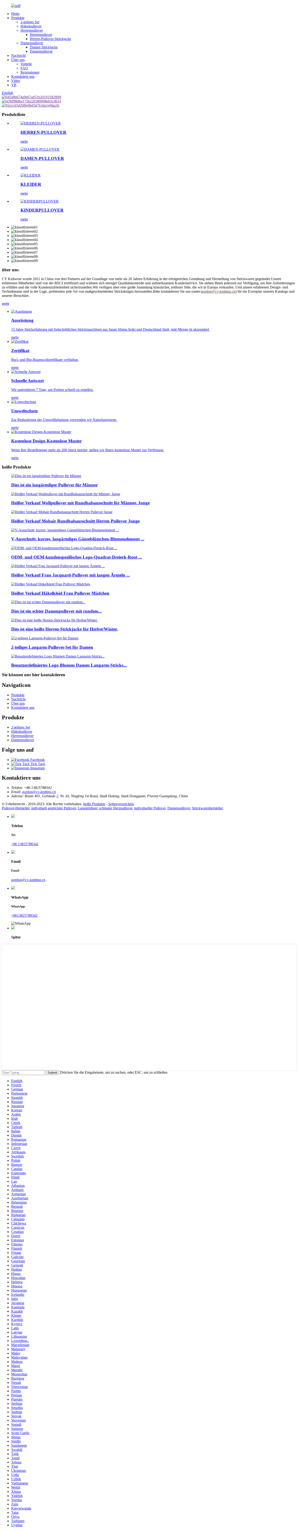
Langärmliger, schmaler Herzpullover (105, 808)
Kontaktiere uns (22, 76)
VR (14, 85)
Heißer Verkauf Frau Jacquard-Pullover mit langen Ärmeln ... (70, 575)
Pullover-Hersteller (15, 808)
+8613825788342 (24, 915)
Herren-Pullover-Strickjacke (50, 39)
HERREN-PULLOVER (43, 132)
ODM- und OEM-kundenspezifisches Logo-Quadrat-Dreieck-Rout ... (76, 557)
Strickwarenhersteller (207, 808)
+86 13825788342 (24, 844)
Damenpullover (31, 43)
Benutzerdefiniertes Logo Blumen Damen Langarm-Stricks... (69, 665)
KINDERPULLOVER (42, 210)
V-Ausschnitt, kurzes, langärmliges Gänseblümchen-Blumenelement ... (77, 538)
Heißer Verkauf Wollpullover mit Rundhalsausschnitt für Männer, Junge (80, 502)
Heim (15, 14)
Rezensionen (29, 72)
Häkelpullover (30, 26)
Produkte (17, 18)
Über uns (18, 60)
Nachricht (18, 56)
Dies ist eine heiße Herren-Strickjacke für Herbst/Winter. (64, 629)
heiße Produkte (94, 804)
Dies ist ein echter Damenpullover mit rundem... (56, 611)
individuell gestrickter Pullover (53, 808)
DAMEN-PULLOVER (42, 158)
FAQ (24, 68)
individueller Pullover (150, 808)
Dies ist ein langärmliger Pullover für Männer (54, 484)
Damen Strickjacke (44, 47)
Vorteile (26, 64)
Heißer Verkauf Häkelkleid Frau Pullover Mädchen (60, 593)
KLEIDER (30, 184)
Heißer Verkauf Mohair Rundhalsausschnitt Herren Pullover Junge (75, 521)
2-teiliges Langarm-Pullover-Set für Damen (52, 647)
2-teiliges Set (29, 22)
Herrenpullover (31, 30)
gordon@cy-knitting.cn (39, 792)
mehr (24, 141)
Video (15, 81)
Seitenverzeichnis (121, 804)
